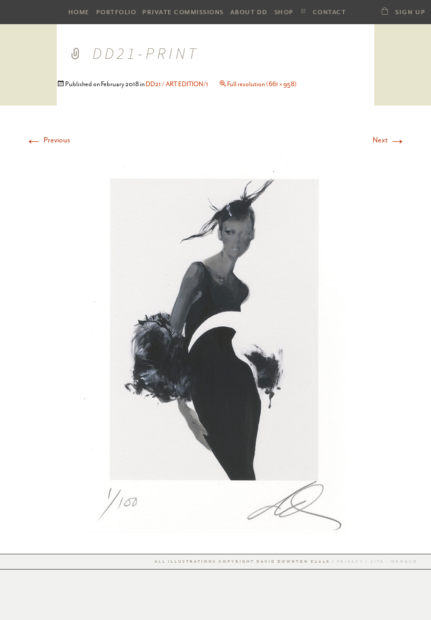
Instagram (303, 11)
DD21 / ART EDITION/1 (177, 84)
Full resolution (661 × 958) (262, 84)
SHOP (284, 12)
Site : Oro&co (393, 562)
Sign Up (410, 12)
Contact (329, 12)
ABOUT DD (249, 12)
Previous (47, 140)
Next (389, 140)
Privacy (350, 562)
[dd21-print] (215, 341)
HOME (79, 12)
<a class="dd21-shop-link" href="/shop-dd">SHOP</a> (384, 11)
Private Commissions (183, 12)
